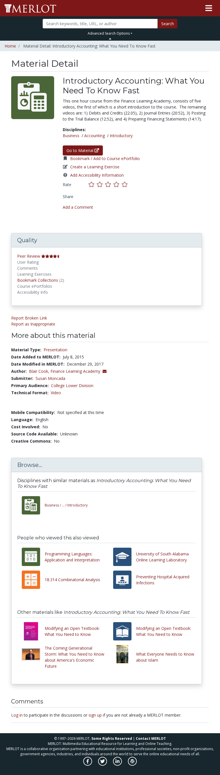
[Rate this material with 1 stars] (93, 184)
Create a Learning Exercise (94, 166)
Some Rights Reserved (111, 738)
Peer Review (28, 256)
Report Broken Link (29, 318)
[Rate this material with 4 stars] (117, 184)
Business (71, 135)
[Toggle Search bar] (110, 39)
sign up (95, 715)
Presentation (55, 349)
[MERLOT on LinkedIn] (118, 764)
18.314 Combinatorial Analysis (72, 579)
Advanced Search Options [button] (109, 33)
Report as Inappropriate (33, 324)
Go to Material (80, 150)
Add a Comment (78, 207)
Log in (17, 715)
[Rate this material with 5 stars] (125, 184)
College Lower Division (72, 385)
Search (167, 23)
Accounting (94, 135)
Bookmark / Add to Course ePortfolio (105, 158)
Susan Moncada (50, 378)
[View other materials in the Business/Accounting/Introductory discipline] (33, 505)
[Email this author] (105, 371)
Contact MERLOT (151, 738)
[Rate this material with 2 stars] (101, 184)
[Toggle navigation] (208, 8)
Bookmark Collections (37, 280)
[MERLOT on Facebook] (88, 764)
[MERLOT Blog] (132, 764)
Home (10, 46)
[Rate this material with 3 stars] (109, 184)
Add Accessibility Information (97, 175)
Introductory (121, 135)
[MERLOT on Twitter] (103, 764)
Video (56, 392)
